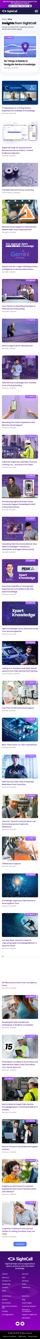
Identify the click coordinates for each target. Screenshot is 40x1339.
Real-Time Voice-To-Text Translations (19, 745)
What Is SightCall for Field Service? (17, 345)
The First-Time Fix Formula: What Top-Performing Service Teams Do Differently (19, 824)
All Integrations (7, 1314)
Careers (5, 1287)
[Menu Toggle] (36, 11)
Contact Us (6, 1281)
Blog (23, 1299)
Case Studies (27, 1303)
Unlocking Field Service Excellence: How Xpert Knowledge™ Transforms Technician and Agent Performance (19, 547)
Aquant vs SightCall (29, 1314)
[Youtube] (18, 1324)
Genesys (25, 1281)
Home (4, 19)
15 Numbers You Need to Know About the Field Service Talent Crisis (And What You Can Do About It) (20, 1064)
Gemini (4, 1299)
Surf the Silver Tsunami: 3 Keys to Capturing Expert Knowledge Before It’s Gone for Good (19, 943)
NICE (23, 1277)
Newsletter (26, 1318)
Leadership (6, 1284)
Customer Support (29, 1306)
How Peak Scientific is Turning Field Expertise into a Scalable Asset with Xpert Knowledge (18, 589)
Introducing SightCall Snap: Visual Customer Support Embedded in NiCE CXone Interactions (18, 504)
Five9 (24, 1284)
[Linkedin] (22, 1324)
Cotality (5, 1311)
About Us (5, 1277)
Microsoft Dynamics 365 (9, 1307)
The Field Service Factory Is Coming (18, 190)
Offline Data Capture (11, 863)
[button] (20, 1244)
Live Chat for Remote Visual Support (18, 708)
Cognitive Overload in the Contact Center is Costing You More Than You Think (18, 1231)
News (4, 1291)
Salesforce (26, 1287)
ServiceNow (6, 1303)
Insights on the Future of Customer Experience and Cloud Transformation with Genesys (19, 1189)
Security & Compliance (26, 1310)
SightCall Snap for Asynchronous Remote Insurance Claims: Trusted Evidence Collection (17, 150)
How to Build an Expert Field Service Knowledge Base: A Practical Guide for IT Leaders (20, 1107)
